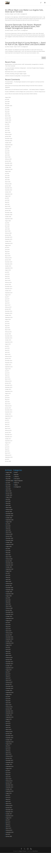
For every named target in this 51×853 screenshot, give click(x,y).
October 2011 (8, 438)
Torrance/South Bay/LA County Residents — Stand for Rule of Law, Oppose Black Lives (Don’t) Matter (25, 43)
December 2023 (8, 138)
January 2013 (8, 408)
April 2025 (7, 113)
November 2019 (8, 239)
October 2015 (8, 340)
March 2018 (7, 280)
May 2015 (7, 350)
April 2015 (7, 352)
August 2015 (8, 344)
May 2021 (7, 202)
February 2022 (8, 183)
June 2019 (7, 249)
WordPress (35, 851)
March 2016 (7, 329)
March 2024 (7, 132)
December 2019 (8, 237)
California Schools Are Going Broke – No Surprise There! (17, 75)
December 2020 (8, 212)
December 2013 (8, 385)
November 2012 (8, 412)
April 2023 (7, 155)
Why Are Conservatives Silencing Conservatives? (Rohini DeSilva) (23, 93)
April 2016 (7, 327)
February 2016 (8, 331)
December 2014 (8, 360)
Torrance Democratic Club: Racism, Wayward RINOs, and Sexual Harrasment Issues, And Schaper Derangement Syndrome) (23, 26)
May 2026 (7, 103)
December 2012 (8, 410)
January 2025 (8, 118)
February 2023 (8, 159)
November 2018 (8, 264)
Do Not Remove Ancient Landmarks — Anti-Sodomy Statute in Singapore (28, 89)
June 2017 (7, 298)
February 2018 (8, 282)
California (16, 476)
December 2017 (8, 286)
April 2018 (7, 278)
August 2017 (8, 294)
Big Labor (16, 474)
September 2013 (8, 391)
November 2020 (8, 214)
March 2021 (7, 206)
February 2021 (8, 208)
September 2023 (8, 144)
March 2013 (7, 403)
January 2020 (8, 235)
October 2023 (8, 142)
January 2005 (8, 461)
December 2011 (8, 434)
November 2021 (8, 190)
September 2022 (8, 169)
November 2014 (8, 362)
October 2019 (8, 241)
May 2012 (7, 424)
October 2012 (8, 414)
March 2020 (7, 231)
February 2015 (8, 356)
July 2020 (7, 222)
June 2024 (7, 126)
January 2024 (8, 136)
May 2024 (7, 128)
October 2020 (8, 216)
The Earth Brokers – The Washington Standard (15, 81)
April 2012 (7, 426)
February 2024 (8, 134)
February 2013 (8, 405)
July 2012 (7, 420)
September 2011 (8, 440)
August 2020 (8, 220)
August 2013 (8, 393)
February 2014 (8, 381)
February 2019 (8, 257)
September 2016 (8, 317)
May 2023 (7, 153)
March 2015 (7, 354)
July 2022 (7, 173)
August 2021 (8, 196)
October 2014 (8, 364)
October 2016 (8, 315)
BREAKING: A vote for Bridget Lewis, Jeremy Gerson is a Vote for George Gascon (27, 91)
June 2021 (7, 200)
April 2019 (7, 253)
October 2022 (8, 167)
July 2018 (7, 272)
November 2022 (8, 165)
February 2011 (8, 455)
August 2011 (8, 442)
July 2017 (7, 296)
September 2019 (8, 243)
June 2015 (7, 348)
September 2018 (8, 268)
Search (43, 57)
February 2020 (8, 233)
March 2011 (7, 453)
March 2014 (7, 379)
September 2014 (8, 366)
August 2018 (8, 270)
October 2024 (8, 120)
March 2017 (7, 305)
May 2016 (7, 325)
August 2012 (8, 418)
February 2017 (8, 307)
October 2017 (8, 290)
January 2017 (8, 309)
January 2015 (8, 358)
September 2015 (8, 342)
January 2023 (8, 161)
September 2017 (8, 292)
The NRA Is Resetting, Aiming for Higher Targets (15, 73)
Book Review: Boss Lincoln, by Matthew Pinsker (15, 71)
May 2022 (7, 177)
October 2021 (8, 192)
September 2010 (8, 457)
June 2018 (7, 274)
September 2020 (8, 218)
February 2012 (8, 430)
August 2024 (8, 122)
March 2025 (7, 115)
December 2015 (8, 336)
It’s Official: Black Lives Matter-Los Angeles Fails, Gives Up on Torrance (24, 11)
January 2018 (8, 284)
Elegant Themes (22, 851)
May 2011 (7, 449)
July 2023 (7, 148)
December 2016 (8, 311)
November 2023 (8, 140)
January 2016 (8, 333)
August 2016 (8, 319)
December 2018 (8, 262)
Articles (16, 472)
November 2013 (8, 387)
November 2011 (8, 436)
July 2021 (7, 198)
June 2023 (7, 150)
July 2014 (7, 370)
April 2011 (7, 451)
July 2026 (7, 99)
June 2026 (7, 101)
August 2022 (8, 171)
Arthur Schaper (9, 14)
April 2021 (7, 204)
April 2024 (7, 130)
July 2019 (7, 247)
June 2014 (7, 373)
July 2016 (7, 321)
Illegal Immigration (18, 480)
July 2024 (7, 124)
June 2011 (7, 447)
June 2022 (7, 175)
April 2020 (7, 229)
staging (16, 484)
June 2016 (7, 323)
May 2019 (7, 251)
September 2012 (8, 416)
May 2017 (7, 301)
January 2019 (8, 259)
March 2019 (7, 255)
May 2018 (7, 276)
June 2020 (7, 225)
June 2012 (7, 422)
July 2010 (7, 459)
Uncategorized (24, 14)
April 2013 (7, 401)
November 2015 (8, 338)
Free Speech (17, 478)
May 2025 (7, 111)
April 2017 (7, 303)
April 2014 (7, 377)
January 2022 (8, 185)
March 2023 (7, 157)
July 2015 (7, 346)
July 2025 (7, 107)
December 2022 (8, 163)
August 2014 (8, 368)
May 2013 (7, 399)
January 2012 (8, 432)
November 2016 (8, 313)
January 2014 (8, 383)
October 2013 (8, 389)
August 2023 (8, 146)
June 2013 (7, 397)
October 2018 (8, 266)
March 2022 (7, 181)
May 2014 (7, 375)
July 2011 (7, 444)
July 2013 (7, 395)
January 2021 (8, 210)
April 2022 (7, 179)
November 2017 (8, 288)
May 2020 (7, 227)
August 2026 (8, 97)
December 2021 (8, 187)
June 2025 (7, 109)
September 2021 (8, 194)
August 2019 (8, 245)
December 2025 (8, 105)
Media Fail (16, 482)
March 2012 (7, 428)
